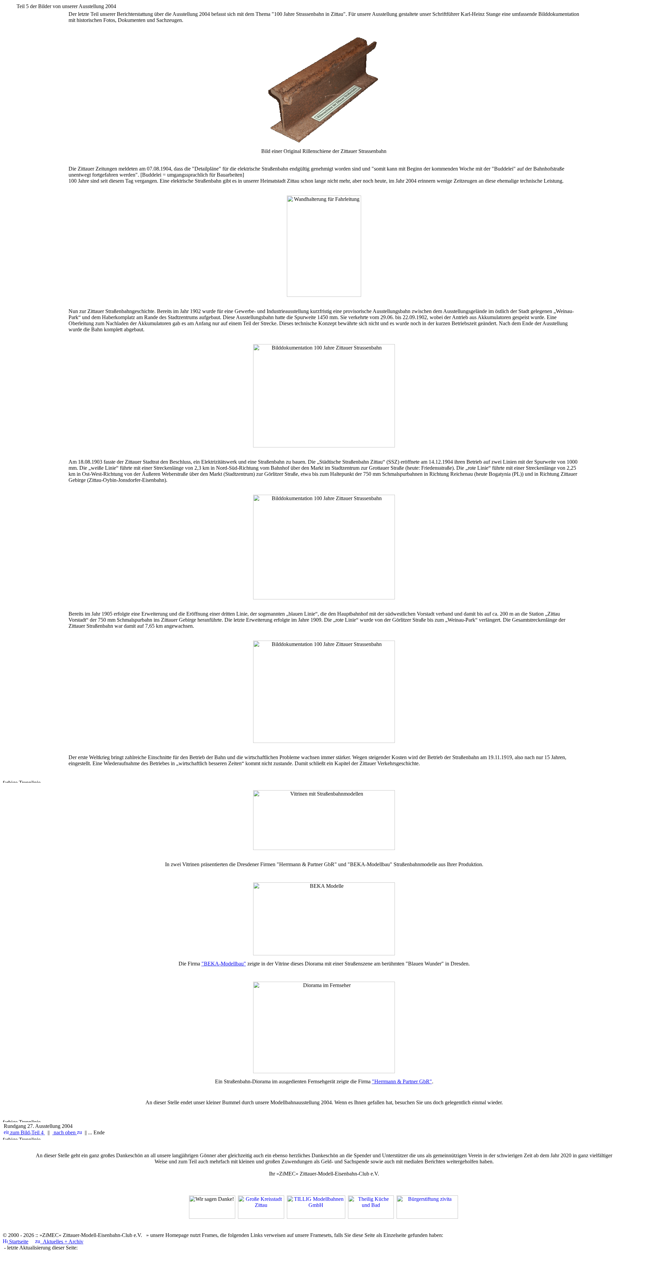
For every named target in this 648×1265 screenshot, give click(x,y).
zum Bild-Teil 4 (27, 1132)
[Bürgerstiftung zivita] (427, 1217)
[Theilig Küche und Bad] (371, 1217)
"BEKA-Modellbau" (223, 963)
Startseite (18, 1241)
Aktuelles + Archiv (61, 1241)
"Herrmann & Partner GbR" (402, 1081)
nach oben (64, 1132)
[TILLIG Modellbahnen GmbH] (316, 1217)
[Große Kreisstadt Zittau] (261, 1217)
